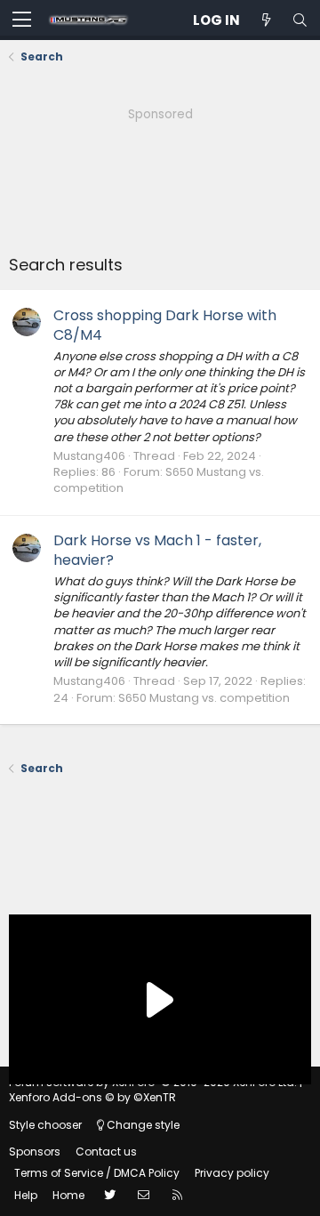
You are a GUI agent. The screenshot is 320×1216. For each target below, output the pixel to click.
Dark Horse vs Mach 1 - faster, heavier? (157, 550)
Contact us (106, 1151)
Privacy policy (232, 1172)
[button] (22, 20)
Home (68, 1195)
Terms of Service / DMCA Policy (97, 1172)
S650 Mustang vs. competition (204, 697)
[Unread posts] (266, 20)
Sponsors (34, 1151)
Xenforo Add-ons (92, 1097)
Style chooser (45, 1124)
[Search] (299, 20)
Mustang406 (89, 455)
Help (25, 1195)
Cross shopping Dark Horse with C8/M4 (164, 325)
